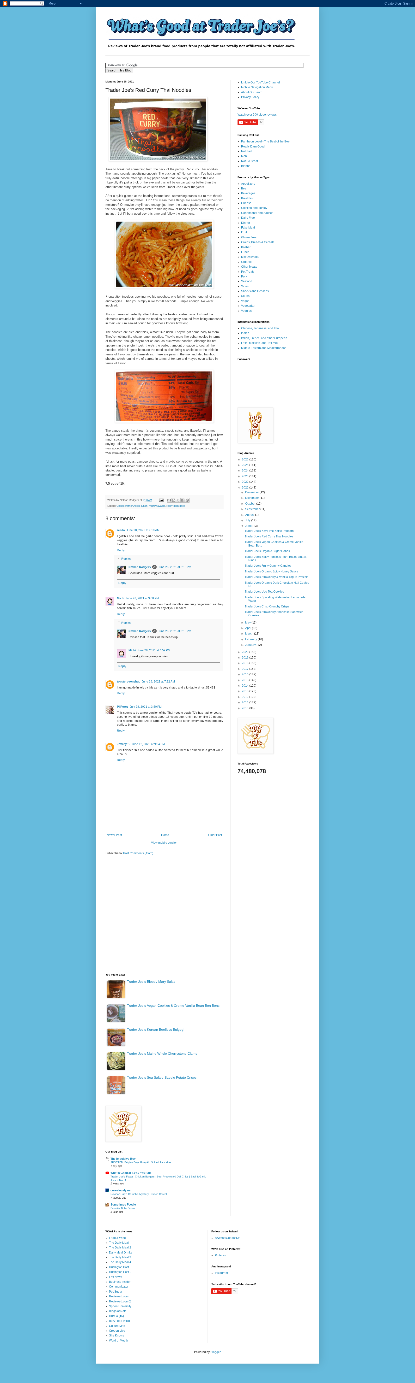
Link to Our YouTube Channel (260, 82)
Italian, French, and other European (264, 338)
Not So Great (249, 161)
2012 (245, 697)
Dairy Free (248, 217)
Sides (245, 286)
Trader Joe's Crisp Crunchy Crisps (267, 606)
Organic (246, 262)
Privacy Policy (250, 97)
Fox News (115, 1277)
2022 (245, 481)
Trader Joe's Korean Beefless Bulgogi (155, 1029)
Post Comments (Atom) (138, 853)
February (251, 639)
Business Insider (120, 1281)
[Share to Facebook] (182, 500)
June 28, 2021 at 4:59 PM (153, 650)
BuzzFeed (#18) (119, 1321)
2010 (245, 708)
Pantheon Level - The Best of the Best (265, 141)
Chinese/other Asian (128, 505)
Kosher (245, 247)
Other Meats (249, 266)
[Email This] (169, 500)
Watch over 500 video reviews (257, 114)
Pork (244, 276)
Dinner (245, 222)
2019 (245, 657)
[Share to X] (178, 500)
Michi (120, 598)
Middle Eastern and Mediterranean (264, 348)
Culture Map (117, 1326)
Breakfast (247, 198)
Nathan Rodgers (139, 567)
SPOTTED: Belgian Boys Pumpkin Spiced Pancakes (140, 1162)
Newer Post (114, 835)
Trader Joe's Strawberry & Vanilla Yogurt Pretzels (276, 577)
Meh (244, 156)
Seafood (246, 281)
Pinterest (220, 1255)
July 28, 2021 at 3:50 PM (146, 706)
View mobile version (164, 842)
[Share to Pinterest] (187, 500)
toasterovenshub (128, 681)
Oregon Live (117, 1330)
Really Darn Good (253, 146)
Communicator (118, 1286)
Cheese (246, 203)
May (248, 622)
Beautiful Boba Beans (122, 1208)
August (250, 515)
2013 (245, 691)
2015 (245, 680)
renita (121, 530)
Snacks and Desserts (255, 291)
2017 (245, 669)
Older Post (215, 835)
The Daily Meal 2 (120, 1247)
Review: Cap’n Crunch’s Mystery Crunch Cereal (138, 1194)
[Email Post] (161, 500)
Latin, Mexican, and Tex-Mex (259, 343)
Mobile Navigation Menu (257, 87)
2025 (245, 465)
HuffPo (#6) (116, 1316)
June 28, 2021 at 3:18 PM (174, 567)
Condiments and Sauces (257, 213)
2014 (245, 685)
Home (165, 835)
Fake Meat (248, 227)
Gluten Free (248, 237)
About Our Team (251, 92)
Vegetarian (248, 305)
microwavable (157, 505)
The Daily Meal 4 (120, 1262)
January (250, 645)
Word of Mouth (118, 1340)
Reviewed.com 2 (120, 1301)
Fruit (244, 232)
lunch (144, 505)
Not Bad (246, 151)
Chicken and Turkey (254, 208)
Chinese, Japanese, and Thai (260, 328)
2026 (245, 459)
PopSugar (115, 1291)
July (248, 520)
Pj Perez (122, 706)
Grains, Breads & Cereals (257, 242)
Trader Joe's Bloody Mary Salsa (151, 981)
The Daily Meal (119, 1242)
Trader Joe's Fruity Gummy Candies (268, 565)
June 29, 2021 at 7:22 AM (158, 681)
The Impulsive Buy (123, 1158)
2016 (245, 674)
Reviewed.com (118, 1296)
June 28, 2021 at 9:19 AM (142, 530)
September (252, 509)
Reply (121, 550)
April (248, 628)
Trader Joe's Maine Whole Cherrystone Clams (162, 1053)
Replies (126, 559)
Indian (245, 333)
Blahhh (245, 166)
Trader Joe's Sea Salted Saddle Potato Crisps (161, 1077)
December (252, 492)
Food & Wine (117, 1238)
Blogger (215, 1352)
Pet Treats (247, 271)
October (250, 503)
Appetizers (248, 183)
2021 (245, 487)
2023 (245, 476)
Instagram (221, 1273)
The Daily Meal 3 (120, 1257)
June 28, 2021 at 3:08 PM (142, 598)
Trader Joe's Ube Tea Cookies (264, 591)
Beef (244, 188)
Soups (245, 296)
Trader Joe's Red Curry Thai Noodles (269, 536)
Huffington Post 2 (120, 1272)
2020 (245, 652)
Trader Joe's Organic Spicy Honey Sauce (271, 571)
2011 (245, 702)
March (249, 633)
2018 (245, 663)
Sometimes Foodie (123, 1204)
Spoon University (120, 1306)
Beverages (248, 193)
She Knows (116, 1335)
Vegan (245, 301)
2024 (245, 470)
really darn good (175, 505)
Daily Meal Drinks (120, 1252)
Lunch (245, 252)
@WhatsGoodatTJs (227, 1238)
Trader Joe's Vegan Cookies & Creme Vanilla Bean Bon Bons (173, 1005)
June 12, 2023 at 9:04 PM (148, 744)
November (252, 498)
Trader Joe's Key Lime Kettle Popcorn (269, 531)
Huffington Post (119, 1267)
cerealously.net (120, 1190)
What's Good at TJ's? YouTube (131, 1173)
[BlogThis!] (173, 500)
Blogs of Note (118, 1311)
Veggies (246, 310)
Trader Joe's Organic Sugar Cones (267, 551)
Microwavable (250, 257)
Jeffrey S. (123, 744)
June (248, 526)
